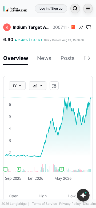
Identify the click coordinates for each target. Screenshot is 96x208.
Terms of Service (44, 204)
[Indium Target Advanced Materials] (7, 27)
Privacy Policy (70, 204)
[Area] (37, 85)
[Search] (75, 8)
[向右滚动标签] (89, 59)
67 (80, 27)
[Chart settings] (54, 86)
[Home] (15, 8)
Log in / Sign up (50, 8)
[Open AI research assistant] (83, 195)
